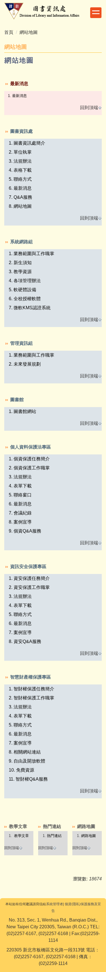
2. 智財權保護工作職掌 (31, 697)
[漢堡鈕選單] (95, 12)
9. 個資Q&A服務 (25, 531)
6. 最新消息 (20, 188)
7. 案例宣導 (20, 632)
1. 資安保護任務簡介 (29, 578)
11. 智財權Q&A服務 (28, 779)
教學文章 (21, 836)
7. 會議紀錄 (20, 513)
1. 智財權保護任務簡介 (31, 688)
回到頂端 (89, 107)
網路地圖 (88, 836)
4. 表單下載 (20, 485)
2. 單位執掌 (20, 152)
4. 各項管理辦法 (25, 280)
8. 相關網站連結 (25, 752)
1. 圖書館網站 (22, 411)
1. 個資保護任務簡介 (29, 458)
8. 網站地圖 (20, 206)
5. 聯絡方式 (20, 179)
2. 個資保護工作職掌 (29, 467)
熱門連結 (54, 836)
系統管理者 (54, 904)
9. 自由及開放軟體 (27, 761)
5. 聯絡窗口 (20, 494)
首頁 (8, 32)
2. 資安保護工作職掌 (29, 587)
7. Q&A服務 (20, 197)
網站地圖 (29, 32)
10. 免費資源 (21, 770)
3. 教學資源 (20, 271)
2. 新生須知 (20, 262)
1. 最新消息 (17, 96)
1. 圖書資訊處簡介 (27, 143)
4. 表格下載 (20, 170)
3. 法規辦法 (20, 161)
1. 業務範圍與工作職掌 (31, 253)
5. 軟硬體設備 (22, 289)
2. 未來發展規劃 (25, 364)
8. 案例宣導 (20, 522)
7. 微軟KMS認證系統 (30, 307)
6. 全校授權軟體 (25, 298)
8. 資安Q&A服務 (25, 641)
